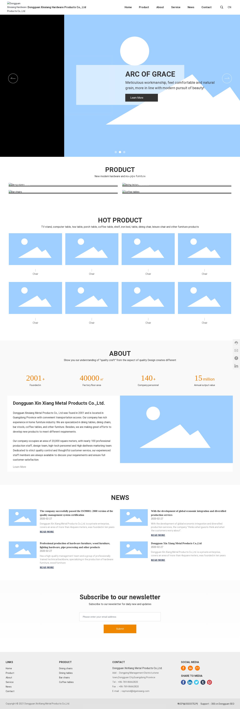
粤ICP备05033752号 (187, 703)
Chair (35, 273)
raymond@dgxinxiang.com (135, 691)
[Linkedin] (189, 682)
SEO (232, 703)
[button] (227, 78)
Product (10, 673)
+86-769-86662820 (128, 682)
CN (229, 7)
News (9, 686)
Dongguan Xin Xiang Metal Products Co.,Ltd (176, 543)
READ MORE (47, 532)
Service (10, 682)
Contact (10, 691)
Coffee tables (138, 184)
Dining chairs (24, 177)
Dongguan (224, 703)
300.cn (214, 703)
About (9, 677)
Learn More (19, 466)
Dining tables (138, 177)
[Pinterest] (209, 682)
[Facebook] (183, 682)
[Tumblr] (202, 682)
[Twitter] (196, 682)
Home (9, 668)
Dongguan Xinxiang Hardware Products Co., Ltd (57, 7)
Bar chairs (22, 184)
